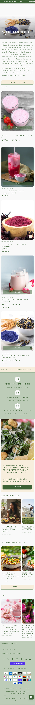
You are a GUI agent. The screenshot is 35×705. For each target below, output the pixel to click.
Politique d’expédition (11, 698)
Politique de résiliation (25, 698)
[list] (17, 396)
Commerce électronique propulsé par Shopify (17, 691)
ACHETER (17, 487)
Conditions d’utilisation (26, 696)
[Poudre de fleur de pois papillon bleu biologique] (17, 331)
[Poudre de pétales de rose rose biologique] (17, 275)
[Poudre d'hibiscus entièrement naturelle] (17, 220)
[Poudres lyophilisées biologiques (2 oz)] (17, 111)
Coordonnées (18, 701)
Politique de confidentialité (11, 696)
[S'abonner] (32, 649)
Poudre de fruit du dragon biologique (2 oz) (12, 192)
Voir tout (17, 587)
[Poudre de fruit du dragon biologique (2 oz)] (17, 167)
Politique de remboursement (18, 693)
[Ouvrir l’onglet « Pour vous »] (31, 697)
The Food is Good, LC (13, 689)
